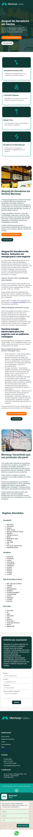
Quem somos (5, 736)
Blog (2, 747)
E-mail (5, 679)
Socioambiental (6, 744)
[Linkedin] (19, 724)
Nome (5, 673)
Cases (3, 742)
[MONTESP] (13, 6)
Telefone (6, 685)
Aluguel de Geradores (7, 739)
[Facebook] (8, 724)
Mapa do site (5, 750)
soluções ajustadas (19, 302)
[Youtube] (24, 724)
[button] (31, 4)
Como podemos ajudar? (11, 691)
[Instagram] (14, 724)
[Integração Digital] (16, 792)
